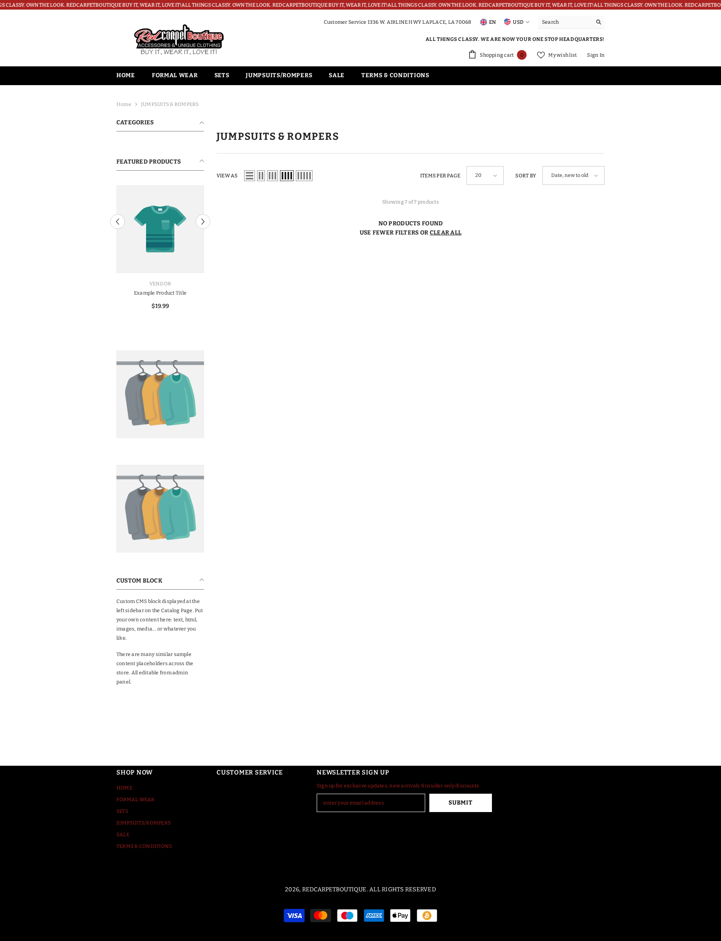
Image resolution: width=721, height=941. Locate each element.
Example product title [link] (160, 293)
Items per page (440, 176)
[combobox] (565, 22)
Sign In (596, 55)
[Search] (571, 22)
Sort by (525, 176)
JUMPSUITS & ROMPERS (170, 104)
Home (123, 104)
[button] (117, 221)
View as (227, 176)
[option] (160, 250)
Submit (460, 802)
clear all (446, 232)
